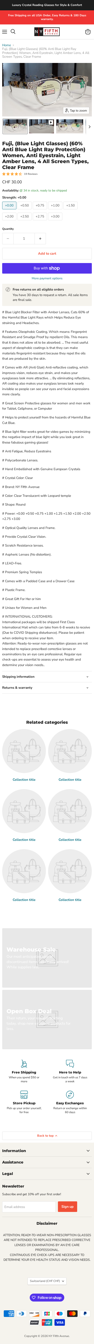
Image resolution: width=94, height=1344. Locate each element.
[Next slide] (89, 126)
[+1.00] (55, 210)
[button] (15, 126)
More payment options (47, 278)
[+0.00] (9, 210)
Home (6, 45)
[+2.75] (40, 221)
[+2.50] (25, 221)
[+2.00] (9, 221)
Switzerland (45, 1281)
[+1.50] (71, 210)
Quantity (8, 229)
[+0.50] (25, 210)
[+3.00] (55, 221)
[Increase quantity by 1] (40, 238)
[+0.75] (40, 210)
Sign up (67, 1206)
